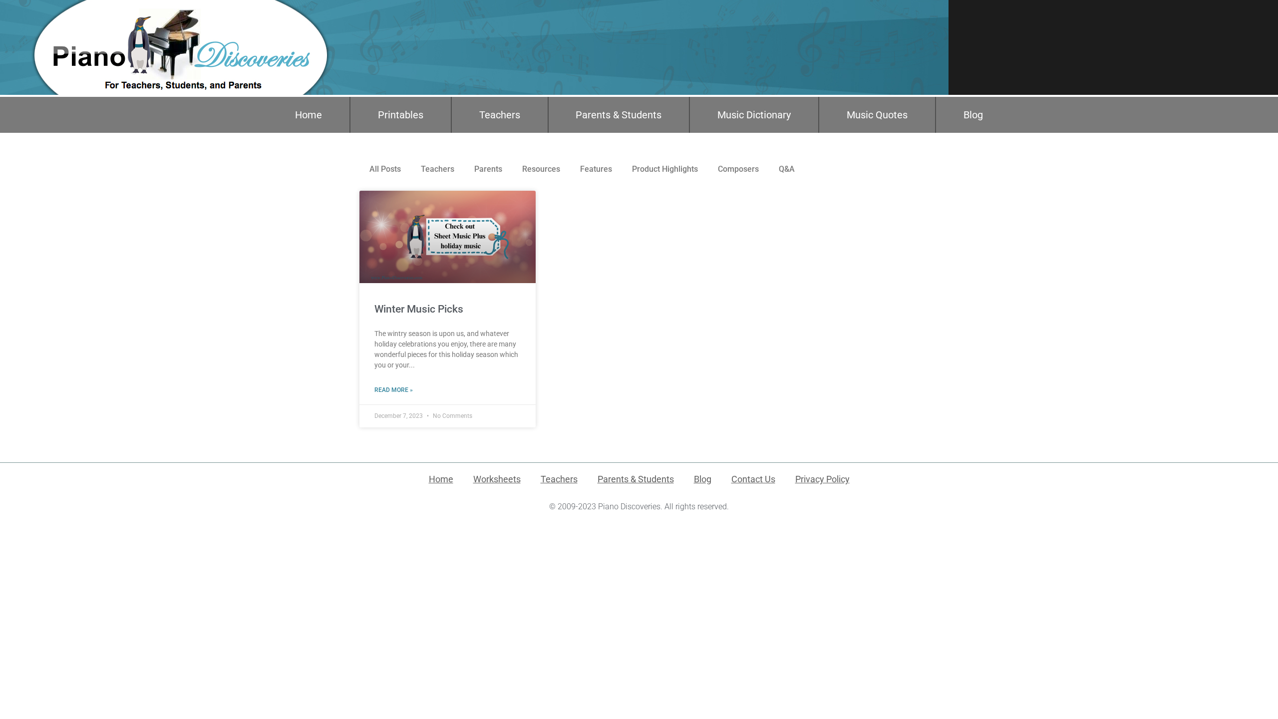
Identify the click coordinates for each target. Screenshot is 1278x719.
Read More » (393, 389)
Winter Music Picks (418, 309)
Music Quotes (877, 115)
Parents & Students (618, 115)
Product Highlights (665, 169)
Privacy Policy (822, 479)
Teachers (499, 115)
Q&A (787, 169)
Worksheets (497, 479)
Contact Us (753, 479)
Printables (400, 115)
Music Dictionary (754, 115)
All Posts (385, 169)
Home (308, 115)
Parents (488, 169)
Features (596, 169)
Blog (973, 115)
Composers (738, 169)
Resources (541, 169)
